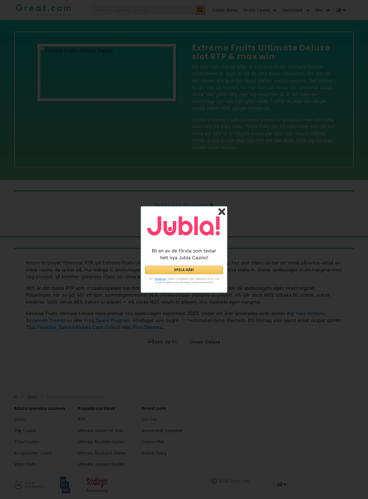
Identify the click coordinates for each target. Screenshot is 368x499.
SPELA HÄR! (184, 269)
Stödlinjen (160, 278)
